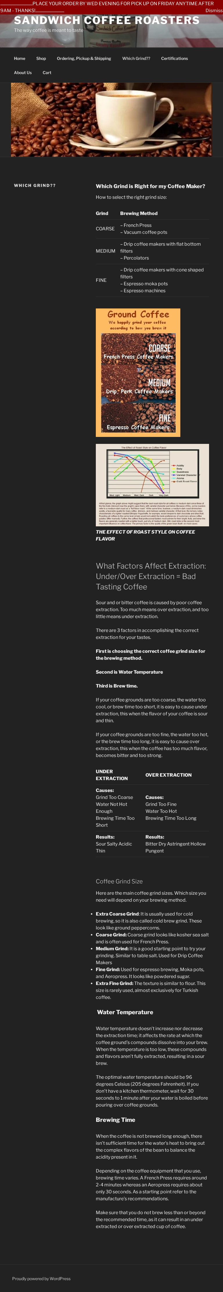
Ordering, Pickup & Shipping (84, 58)
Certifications (174, 58)
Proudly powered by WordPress (41, 1278)
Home (19, 58)
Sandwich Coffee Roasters (107, 20)
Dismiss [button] (214, 10)
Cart (47, 72)
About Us (23, 72)
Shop (41, 58)
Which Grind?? (136, 58)
